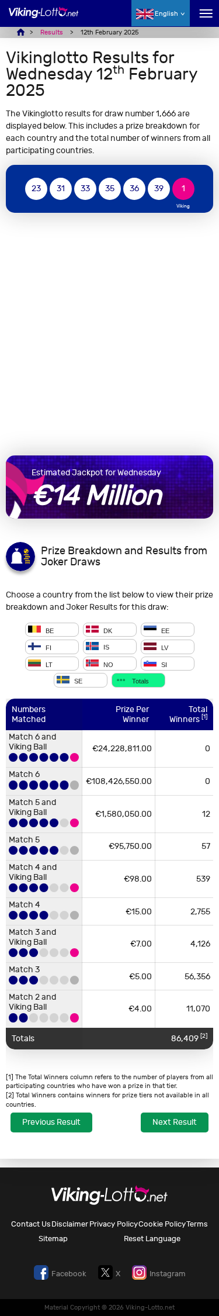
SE (77, 681)
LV (163, 647)
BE (49, 630)
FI (47, 647)
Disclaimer (69, 1224)
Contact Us (31, 1224)
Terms (197, 1224)
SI (163, 664)
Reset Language (152, 1238)
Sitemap (53, 1238)
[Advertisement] (109, 334)
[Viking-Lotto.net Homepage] (44, 19)
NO (107, 664)
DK (107, 630)
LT (48, 664)
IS (105, 647)
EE (164, 630)
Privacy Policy (113, 1224)
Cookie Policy (162, 1224)
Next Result (174, 1122)
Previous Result (51, 1122)
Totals (139, 681)
